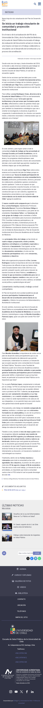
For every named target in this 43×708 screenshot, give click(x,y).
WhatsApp (39, 558)
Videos (23, 587)
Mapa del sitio (22, 617)
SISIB (14, 700)
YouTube (16, 692)
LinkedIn (35, 558)
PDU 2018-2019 (14, 490)
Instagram (10, 692)
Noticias (9, 12)
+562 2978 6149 (21, 662)
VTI (19, 700)
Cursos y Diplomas (22, 575)
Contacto (22, 599)
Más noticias (6, 508)
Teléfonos (21, 611)
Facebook (31, 558)
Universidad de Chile (26, 700)
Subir (4, 553)
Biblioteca (23, 593)
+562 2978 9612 (21, 658)
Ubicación (21, 605)
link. (9, 475)
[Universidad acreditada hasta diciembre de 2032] (22, 676)
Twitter (21, 692)
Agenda (23, 569)
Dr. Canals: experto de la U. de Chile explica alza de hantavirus (26, 526)
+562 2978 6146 (21, 653)
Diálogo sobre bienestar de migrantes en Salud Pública (27, 536)
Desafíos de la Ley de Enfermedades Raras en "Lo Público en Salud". (27, 515)
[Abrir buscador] (35, 4)
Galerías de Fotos (23, 581)
